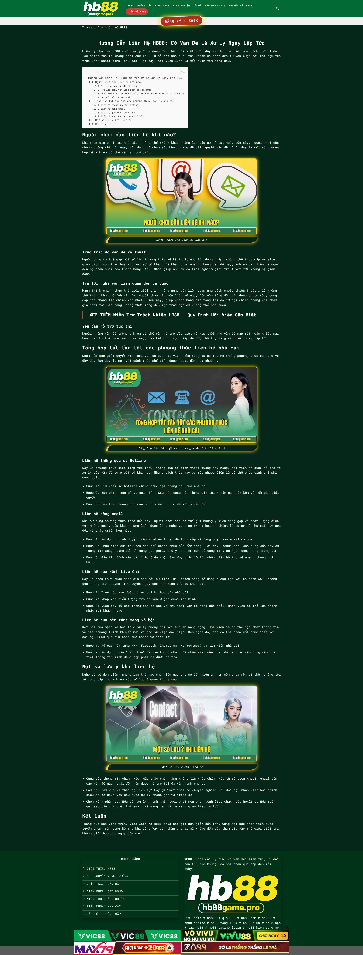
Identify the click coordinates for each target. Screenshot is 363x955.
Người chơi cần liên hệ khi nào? (118, 82)
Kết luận (101, 124)
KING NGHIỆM (181, 5)
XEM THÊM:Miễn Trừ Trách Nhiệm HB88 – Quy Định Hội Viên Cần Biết (142, 93)
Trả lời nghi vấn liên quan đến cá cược (126, 89)
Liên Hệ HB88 (137, 11)
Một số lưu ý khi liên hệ (113, 120)
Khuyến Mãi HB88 (240, 5)
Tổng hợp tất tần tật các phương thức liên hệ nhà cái (134, 101)
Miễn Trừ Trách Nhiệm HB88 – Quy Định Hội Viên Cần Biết (184, 315)
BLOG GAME (162, 5)
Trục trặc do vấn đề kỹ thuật (119, 86)
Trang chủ (90, 27)
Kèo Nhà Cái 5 (215, 5)
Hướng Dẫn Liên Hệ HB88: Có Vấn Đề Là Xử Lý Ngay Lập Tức (135, 78)
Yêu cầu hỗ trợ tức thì (115, 97)
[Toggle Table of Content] (180, 72)
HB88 (131, 5)
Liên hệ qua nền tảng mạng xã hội (122, 115)
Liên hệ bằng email (113, 108)
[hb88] (101, 8)
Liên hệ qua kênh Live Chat (118, 112)
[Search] (277, 8)
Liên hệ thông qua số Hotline (119, 104)
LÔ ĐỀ (197, 5)
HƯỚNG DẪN (144, 5)
